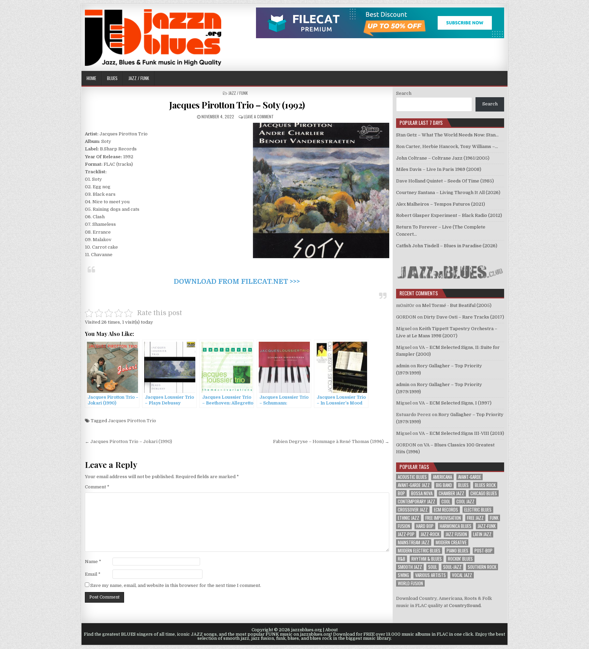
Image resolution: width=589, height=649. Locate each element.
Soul (432, 567)
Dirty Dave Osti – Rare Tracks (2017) (464, 317)
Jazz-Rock (430, 534)
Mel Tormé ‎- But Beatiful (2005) (457, 305)
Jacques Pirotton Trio (132, 420)
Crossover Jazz (413, 509)
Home (91, 78)
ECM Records (446, 509)
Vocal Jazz (462, 575)
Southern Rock (482, 567)
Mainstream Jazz (413, 542)
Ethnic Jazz (408, 518)
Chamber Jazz (451, 493)
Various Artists (430, 575)
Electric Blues (478, 509)
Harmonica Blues (455, 526)
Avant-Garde (469, 477)
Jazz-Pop (406, 534)
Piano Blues (457, 550)
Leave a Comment (259, 116)
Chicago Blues (483, 493)
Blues (112, 78)
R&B (401, 559)
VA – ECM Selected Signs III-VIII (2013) (461, 433)
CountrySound (465, 605)
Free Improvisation (443, 518)
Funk (494, 518)
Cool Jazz (465, 501)
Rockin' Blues (460, 559)
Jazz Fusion (456, 534)
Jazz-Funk (487, 526)
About (331, 630)
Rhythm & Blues (426, 559)
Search (403, 93)
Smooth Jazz (410, 567)
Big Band (444, 485)
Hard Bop (425, 526)
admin (402, 365)
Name (93, 561)
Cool (445, 501)
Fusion (404, 526)
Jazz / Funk (139, 78)
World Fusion (410, 583)
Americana (442, 477)
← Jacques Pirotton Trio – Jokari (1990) (128, 441)
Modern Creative (451, 542)
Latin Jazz (482, 534)
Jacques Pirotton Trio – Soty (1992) (237, 105)
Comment (97, 486)
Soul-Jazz (452, 567)
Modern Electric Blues (419, 550)
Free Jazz (475, 518)
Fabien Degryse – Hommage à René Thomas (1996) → (331, 441)
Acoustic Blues (412, 477)
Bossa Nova (422, 493)
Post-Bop (483, 550)
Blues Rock (485, 485)
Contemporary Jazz (416, 501)
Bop (401, 493)
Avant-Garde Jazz (414, 485)
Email (93, 574)
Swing (403, 575)
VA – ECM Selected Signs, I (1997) (455, 402)
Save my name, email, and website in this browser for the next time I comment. (175, 585)
